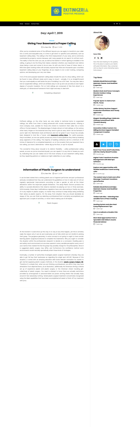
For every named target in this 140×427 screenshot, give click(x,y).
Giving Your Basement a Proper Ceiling (52, 43)
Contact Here (35, 24)
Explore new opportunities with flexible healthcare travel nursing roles (106, 169)
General (27, 24)
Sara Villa (48, 47)
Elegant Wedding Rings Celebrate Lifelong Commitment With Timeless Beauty (106, 120)
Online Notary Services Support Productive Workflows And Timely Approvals (106, 110)
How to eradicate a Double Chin (105, 212)
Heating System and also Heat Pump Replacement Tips (105, 205)
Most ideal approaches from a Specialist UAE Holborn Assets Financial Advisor (105, 220)
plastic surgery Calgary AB (73, 262)
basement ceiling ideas (59, 135)
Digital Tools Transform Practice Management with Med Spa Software (105, 160)
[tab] (97, 144)
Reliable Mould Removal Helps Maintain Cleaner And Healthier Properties (105, 83)
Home (21, 24)
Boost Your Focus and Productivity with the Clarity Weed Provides (106, 151)
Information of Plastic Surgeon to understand (51, 169)
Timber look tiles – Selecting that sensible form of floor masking (106, 198)
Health (52, 167)
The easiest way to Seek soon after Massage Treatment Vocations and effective (106, 179)
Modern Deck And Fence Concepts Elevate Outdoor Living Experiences (106, 93)
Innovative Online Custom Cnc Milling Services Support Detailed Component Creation (106, 130)
